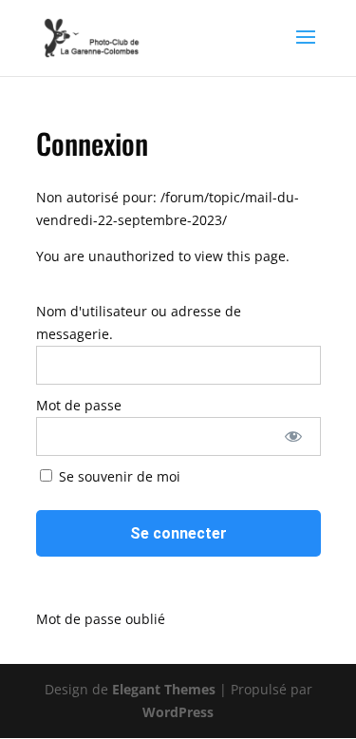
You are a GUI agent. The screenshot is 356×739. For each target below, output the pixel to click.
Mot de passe (79, 405)
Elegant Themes (163, 689)
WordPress (178, 712)
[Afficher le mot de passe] (293, 436)
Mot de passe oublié (100, 619)
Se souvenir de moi (117, 476)
